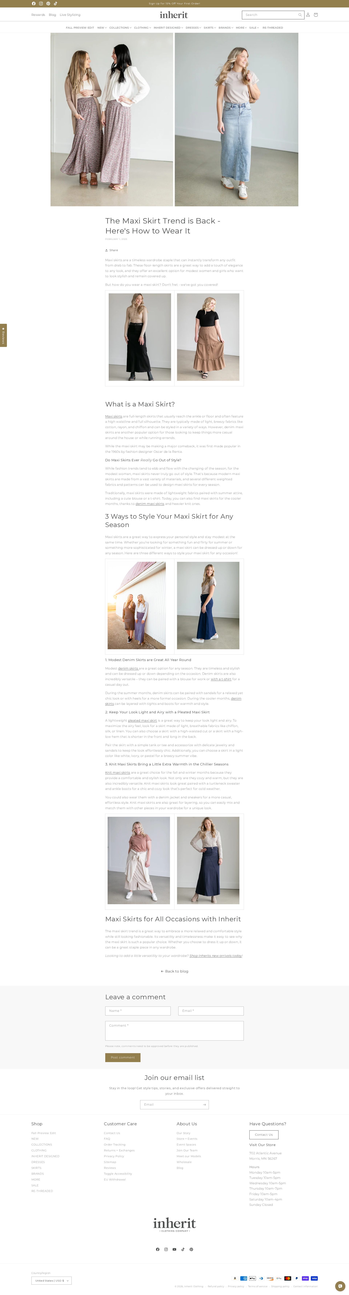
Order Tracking (115, 1144)
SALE (35, 1185)
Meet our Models (189, 1156)
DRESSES (38, 1162)
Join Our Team (187, 1150)
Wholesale (184, 1162)
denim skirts (128, 668)
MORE (36, 1179)
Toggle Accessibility (118, 1173)
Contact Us (112, 1133)
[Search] (300, 15)
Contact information (305, 1286)
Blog (52, 15)
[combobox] (273, 15)
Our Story (183, 1133)
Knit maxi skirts (117, 772)
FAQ (107, 1138)
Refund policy (216, 1286)
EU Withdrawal (115, 1179)
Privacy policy (236, 1286)
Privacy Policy (114, 1156)
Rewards (38, 15)
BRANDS (37, 1173)
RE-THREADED (42, 1191)
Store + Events (187, 1138)
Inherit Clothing (193, 1286)
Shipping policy (280, 1286)
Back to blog (176, 971)
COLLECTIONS (41, 1144)
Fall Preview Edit (43, 1133)
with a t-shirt (221, 679)
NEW (35, 1138)
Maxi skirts (113, 416)
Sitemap (110, 1162)
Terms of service (258, 1286)
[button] (102, 28)
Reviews (110, 1168)
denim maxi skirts (150, 504)
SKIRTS (36, 1168)
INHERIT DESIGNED (45, 1156)
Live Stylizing (70, 15)
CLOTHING (39, 1150)
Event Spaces (186, 1144)
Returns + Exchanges (119, 1150)
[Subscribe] (204, 1104)
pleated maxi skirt (142, 720)
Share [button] (114, 250)
